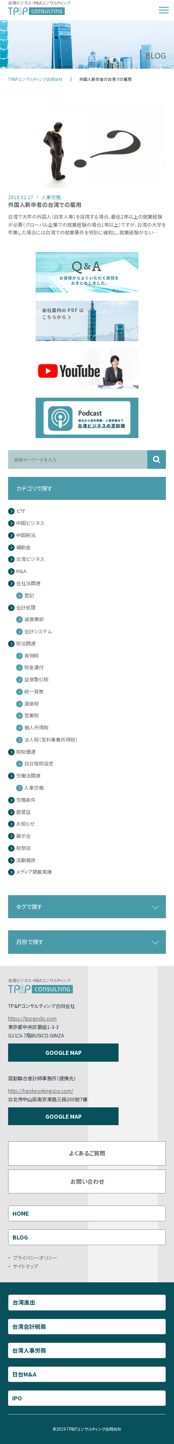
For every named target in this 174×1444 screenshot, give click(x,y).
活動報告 (26, 860)
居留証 (23, 812)
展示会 (23, 836)
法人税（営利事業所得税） (51, 740)
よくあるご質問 (87, 1153)
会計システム (38, 631)
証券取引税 (36, 680)
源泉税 (31, 704)
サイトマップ (25, 1266)
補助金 (23, 547)
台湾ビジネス (30, 559)
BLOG (20, 1237)
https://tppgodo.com (32, 1018)
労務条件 (26, 800)
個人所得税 (36, 728)
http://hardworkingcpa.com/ (40, 1090)
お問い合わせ (87, 1181)
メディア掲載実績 (34, 872)
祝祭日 (23, 848)
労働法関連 (28, 776)
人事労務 (34, 788)
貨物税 (31, 656)
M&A (21, 571)
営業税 (31, 716)
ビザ (20, 511)
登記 (29, 595)
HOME (21, 1213)
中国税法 (26, 535)
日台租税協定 (38, 764)
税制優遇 (26, 752)
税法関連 (26, 644)
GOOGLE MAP (63, 1052)
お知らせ (25, 824)
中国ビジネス (30, 523)
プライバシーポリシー (35, 1257)
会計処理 (26, 608)
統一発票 (34, 692)
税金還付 (34, 667)
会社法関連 (28, 583)
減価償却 (34, 619)
